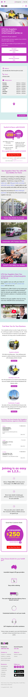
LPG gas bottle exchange (9, 283)
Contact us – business (5, 656)
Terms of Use (6, 682)
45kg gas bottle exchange (17, 183)
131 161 (25, 1)
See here (14, 58)
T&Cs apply (14, 159)
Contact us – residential (6, 654)
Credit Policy (22, 682)
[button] (14, 104)
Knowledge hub (4, 666)
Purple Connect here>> (18, 160)
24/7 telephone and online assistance (14, 626)
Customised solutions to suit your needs (14, 613)
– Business (3, 672)
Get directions (22, 115)
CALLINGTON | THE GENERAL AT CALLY (7, 454)
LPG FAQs (3, 676)
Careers (15, 656)
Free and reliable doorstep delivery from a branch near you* (14, 599)
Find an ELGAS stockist (6, 658)
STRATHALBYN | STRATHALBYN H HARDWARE (6, 429)
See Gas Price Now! (14, 155)
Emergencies (18, 1)
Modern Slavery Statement (6, 684)
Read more (14, 360)
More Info (23, 434)
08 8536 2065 (6, 76)
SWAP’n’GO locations (5, 660)
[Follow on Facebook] (15, 667)
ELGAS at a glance (18, 654)
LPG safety (3, 674)
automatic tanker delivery (8, 185)
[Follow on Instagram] (20, 667)
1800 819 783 (5, 648)
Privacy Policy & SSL (14, 682)
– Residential (3, 668)
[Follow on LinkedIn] (18, 667)
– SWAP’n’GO (4, 670)
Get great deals (14, 50)
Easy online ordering (14, 585)
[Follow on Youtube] (23, 667)
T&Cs (2, 682)
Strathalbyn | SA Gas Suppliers (7, 442)
